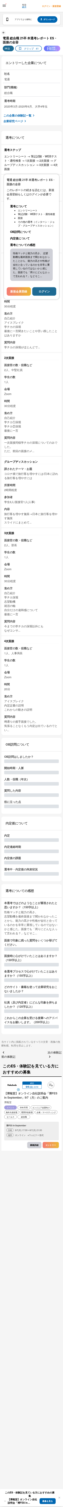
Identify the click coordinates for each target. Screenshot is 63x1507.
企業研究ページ (13, 121)
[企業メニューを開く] (12, 1085)
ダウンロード (49, 19)
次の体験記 (55, 1052)
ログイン (44, 291)
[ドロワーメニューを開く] (4, 6)
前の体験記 (8, 1057)
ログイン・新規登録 (51, 6)
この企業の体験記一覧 (17, 115)
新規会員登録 (18, 291)
